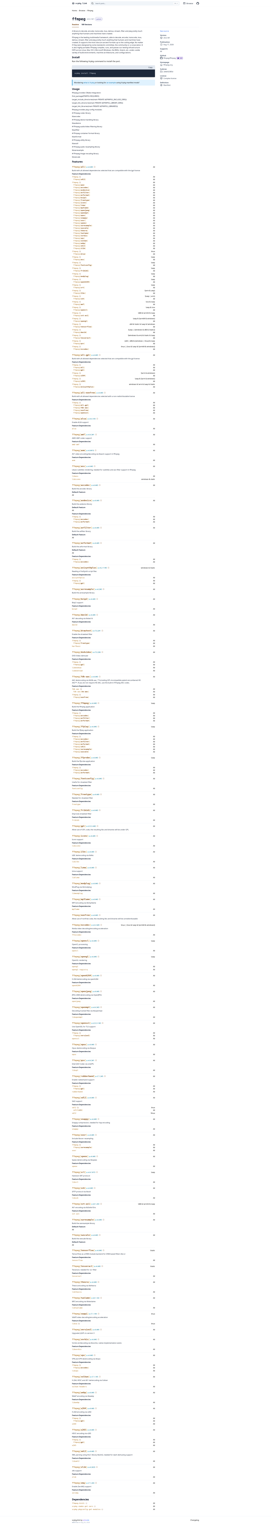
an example (111, 82)
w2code (86, 1520)
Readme (75, 24)
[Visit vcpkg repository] (197, 3)
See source (164, 31)
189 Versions (86, 24)
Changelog (194, 1520)
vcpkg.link (81, 3)
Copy (150, 67)
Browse (189, 3)
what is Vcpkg (89, 82)
